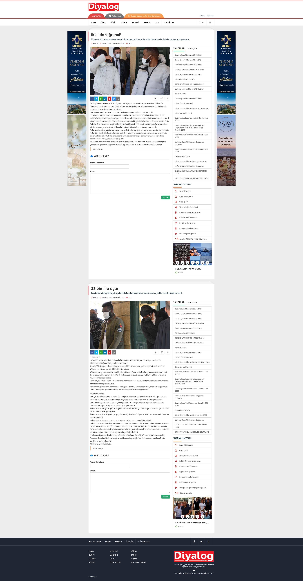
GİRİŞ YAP (210, 16)
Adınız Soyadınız (97, 163)
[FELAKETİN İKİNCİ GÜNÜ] (192, 255)
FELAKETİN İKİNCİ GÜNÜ (188, 269)
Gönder (165, 197)
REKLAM (118, 541)
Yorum (93, 171)
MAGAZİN (146, 22)
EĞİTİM (134, 551)
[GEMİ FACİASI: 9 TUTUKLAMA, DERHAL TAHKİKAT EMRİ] (192, 509)
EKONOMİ (135, 22)
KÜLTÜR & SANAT (138, 562)
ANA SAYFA (96, 16)
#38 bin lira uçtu (98, 448)
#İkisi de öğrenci (98, 149)
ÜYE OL (202, 16)
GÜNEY (103, 22)
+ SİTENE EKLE (144, 541)
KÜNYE (108, 541)
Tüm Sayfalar (192, 49)
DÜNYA (124, 22)
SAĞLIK (134, 555)
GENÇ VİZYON (169, 22)
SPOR (157, 22)
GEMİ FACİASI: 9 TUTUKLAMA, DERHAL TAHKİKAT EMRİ (192, 522)
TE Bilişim (93, 576)
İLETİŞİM (129, 541)
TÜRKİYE (113, 22)
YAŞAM (134, 558)
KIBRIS (93, 22)
